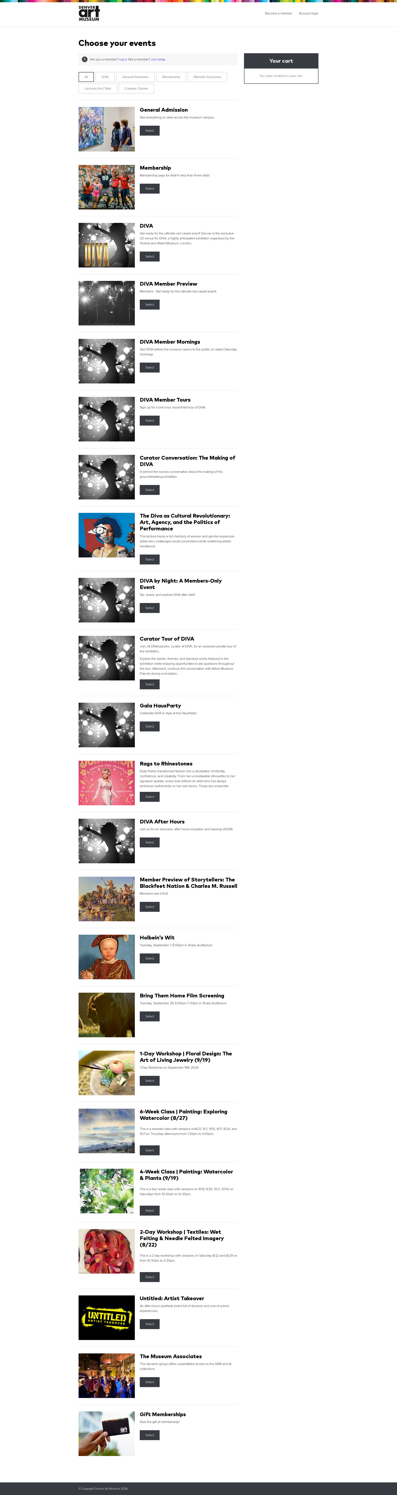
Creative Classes (136, 88)
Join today (158, 59)
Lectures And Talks (98, 88)
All (86, 77)
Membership (171, 77)
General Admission (135, 77)
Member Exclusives (207, 77)
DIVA (105, 77)
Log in (123, 59)
